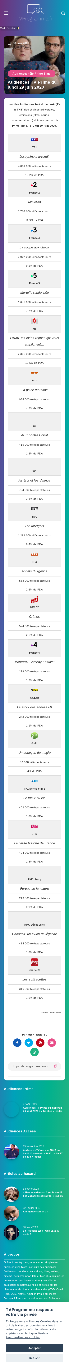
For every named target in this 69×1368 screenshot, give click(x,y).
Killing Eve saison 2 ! (35, 1211)
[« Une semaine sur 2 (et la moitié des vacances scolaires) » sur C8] (11, 1194)
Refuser (34, 1358)
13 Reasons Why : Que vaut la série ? (41, 1232)
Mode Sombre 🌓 (9, 28)
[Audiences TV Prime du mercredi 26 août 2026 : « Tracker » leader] (11, 1109)
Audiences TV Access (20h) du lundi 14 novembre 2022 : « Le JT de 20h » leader (42, 1153)
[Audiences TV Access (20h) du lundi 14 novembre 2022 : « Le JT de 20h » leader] (11, 1151)
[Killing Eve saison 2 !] (11, 1213)
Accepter (34, 1348)
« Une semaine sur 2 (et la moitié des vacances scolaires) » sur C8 (43, 1194)
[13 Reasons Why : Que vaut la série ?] (11, 1232)
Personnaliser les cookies (23, 1337)
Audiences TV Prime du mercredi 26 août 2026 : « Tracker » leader (42, 1109)
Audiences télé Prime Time (31, 73)
